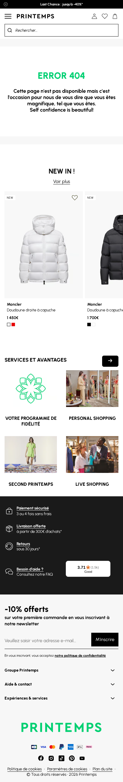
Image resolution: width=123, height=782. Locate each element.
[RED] (13, 324)
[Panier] (115, 16)
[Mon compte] (94, 16)
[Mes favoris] (104, 16)
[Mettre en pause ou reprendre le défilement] (5, 4)
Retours (23, 543)
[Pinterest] (71, 758)
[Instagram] (51, 758)
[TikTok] (61, 758)
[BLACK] (89, 324)
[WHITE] (8, 324)
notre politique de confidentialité (80, 656)
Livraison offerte (31, 526)
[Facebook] (40, 758)
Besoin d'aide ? (30, 569)
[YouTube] (82, 758)
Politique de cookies (24, 769)
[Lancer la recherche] (9, 30)
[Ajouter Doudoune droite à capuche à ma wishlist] (75, 197)
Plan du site (102, 769)
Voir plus (61, 181)
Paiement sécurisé (33, 508)
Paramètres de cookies (67, 769)
